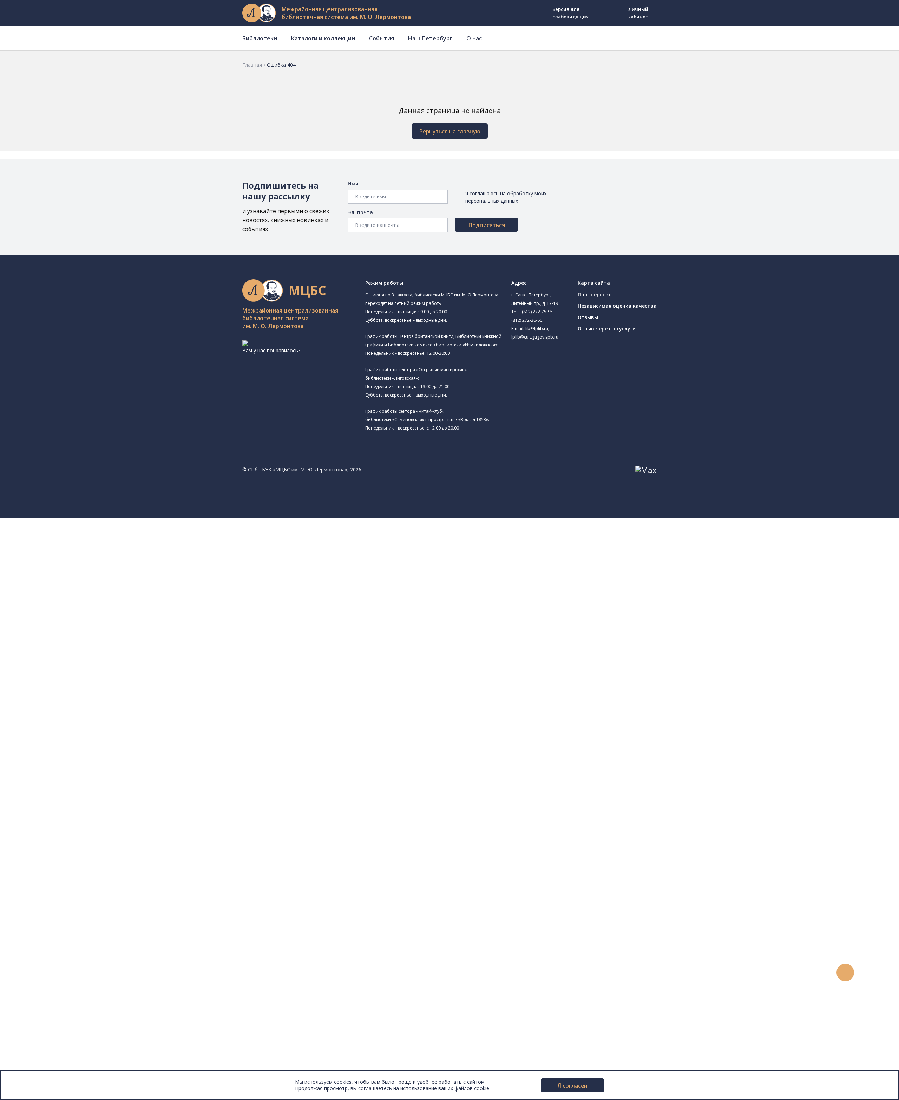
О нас (474, 38)
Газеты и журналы (56, 776)
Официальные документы (53, 1059)
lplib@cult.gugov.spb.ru (534, 337)
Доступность (38, 1035)
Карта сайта (594, 283)
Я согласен (573, 1085)
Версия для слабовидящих (570, 13)
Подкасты (34, 972)
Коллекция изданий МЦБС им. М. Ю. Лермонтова (103, 815)
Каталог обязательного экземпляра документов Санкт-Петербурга (115, 744)
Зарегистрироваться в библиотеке (76, 862)
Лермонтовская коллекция (77, 807)
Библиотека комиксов (67, 705)
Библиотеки (259, 38)
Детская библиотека (66, 634)
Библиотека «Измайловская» (76, 586)
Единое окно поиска (58, 728)
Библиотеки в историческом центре (89, 988)
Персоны (33, 948)
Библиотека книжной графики (77, 689)
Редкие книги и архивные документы (77, 783)
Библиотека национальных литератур (86, 681)
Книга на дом (49, 886)
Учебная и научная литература (71, 768)
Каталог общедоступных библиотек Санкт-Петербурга (100, 736)
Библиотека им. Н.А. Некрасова (78, 602)
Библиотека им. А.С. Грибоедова (80, 578)
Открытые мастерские (67, 673)
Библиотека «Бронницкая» (72, 626)
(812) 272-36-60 (526, 320)
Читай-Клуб (54, 650)
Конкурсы (33, 925)
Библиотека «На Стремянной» (77, 561)
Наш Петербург (430, 38)
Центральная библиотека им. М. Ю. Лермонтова (107, 537)
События (381, 38)
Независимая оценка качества (617, 305)
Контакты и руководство (52, 1027)
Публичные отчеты (45, 1066)
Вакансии (33, 1043)
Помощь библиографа (61, 870)
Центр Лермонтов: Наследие (75, 658)
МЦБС (29, 1019)
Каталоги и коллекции (323, 38)
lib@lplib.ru (536, 329)
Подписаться (486, 225)
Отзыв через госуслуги (607, 328)
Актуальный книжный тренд (67, 901)
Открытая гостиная (64, 665)
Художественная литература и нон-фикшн (84, 760)
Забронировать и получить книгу (73, 878)
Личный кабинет (638, 13)
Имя (353, 183)
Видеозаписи (38, 964)
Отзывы (588, 317)
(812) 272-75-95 (537, 312)
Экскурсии (34, 996)
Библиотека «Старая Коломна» (78, 594)
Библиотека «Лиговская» (80, 570)
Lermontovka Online (45, 957)
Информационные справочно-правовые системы (92, 791)
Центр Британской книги (70, 697)
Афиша (30, 941)
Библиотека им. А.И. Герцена (83, 610)
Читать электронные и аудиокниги (75, 894)
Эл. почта (360, 212)
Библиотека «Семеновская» (74, 618)
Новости (32, 917)
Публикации (36, 1004)
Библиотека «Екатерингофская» (79, 554)
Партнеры (34, 1051)
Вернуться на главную (449, 131)
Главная (252, 64)
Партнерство (595, 294)
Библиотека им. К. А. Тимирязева (80, 546)
